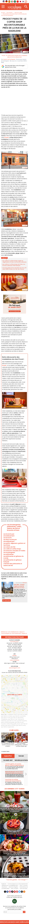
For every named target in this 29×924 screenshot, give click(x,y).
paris (2, 722)
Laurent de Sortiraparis (9, 59)
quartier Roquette (22, 721)
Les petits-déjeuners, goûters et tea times (14, 544)
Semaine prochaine (21, 760)
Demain (21, 756)
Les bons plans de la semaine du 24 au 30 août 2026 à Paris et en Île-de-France (14, 268)
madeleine (10, 714)
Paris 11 (15, 714)
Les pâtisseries (8, 554)
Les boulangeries (9, 552)
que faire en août (21, 725)
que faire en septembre (7, 727)
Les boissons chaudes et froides (14, 551)
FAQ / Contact (24, 885)
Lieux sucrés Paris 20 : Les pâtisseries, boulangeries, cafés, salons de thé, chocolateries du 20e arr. (14, 831)
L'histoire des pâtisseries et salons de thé (12, 564)
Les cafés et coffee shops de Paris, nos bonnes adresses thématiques (13, 264)
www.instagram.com (14, 668)
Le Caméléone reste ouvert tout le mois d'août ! (7, 745)
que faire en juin (19, 722)
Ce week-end (7, 760)
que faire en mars (12, 721)
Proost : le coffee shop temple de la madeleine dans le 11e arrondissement (14, 56)
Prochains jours (14, 641)
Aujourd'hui (8, 756)
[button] (2, 43)
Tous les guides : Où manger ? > (17, 880)
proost (18, 724)
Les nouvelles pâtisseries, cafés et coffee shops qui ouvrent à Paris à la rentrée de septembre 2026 (21, 745)
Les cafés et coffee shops (12, 549)
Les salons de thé (9, 547)
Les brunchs (7, 538)
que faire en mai (12, 719)
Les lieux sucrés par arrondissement (10, 540)
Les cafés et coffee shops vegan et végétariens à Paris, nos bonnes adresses (14, 261)
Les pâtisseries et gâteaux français (12, 561)
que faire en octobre (6, 716)
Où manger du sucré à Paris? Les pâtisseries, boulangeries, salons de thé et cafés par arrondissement (14, 810)
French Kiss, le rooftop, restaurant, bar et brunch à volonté (13, 781)
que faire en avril (5, 717)
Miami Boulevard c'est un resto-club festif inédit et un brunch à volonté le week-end (14, 773)
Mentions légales (13, 887)
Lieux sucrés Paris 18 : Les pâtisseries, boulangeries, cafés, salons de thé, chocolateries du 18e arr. (14, 875)
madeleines (4, 719)
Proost (6, 137)
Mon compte (14, 888)
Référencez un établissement (10, 885)
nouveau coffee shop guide (8, 724)
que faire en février (10, 725)
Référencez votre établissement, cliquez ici (12, 632)
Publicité (3, 884)
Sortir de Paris (23, 888)
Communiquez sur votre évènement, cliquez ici (14, 633)
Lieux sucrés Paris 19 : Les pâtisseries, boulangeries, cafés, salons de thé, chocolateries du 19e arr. (14, 853)
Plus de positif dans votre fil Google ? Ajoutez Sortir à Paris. (15, 66)
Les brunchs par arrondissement (8, 535)
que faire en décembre (17, 717)
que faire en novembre (19, 716)
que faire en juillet (22, 714)
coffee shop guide (9, 722)
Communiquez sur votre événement (18, 884)
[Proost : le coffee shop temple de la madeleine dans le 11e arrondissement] (14, 43)
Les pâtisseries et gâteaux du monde (13, 557)
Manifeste (4, 887)
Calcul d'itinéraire (14, 660)
